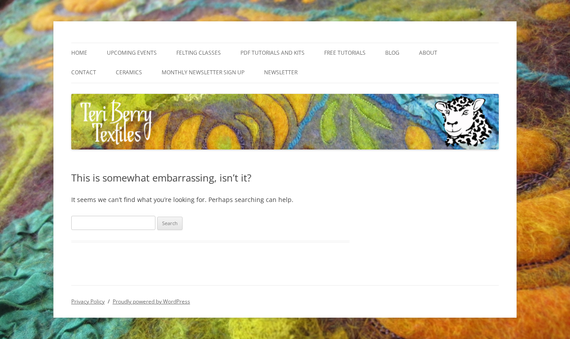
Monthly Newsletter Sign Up (203, 72)
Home (79, 52)
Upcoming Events (132, 52)
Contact (83, 72)
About (428, 52)
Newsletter (280, 72)
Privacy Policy (88, 301)
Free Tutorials (345, 52)
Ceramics (129, 72)
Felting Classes (198, 52)
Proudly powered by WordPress (151, 301)
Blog (392, 52)
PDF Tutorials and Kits (272, 52)
